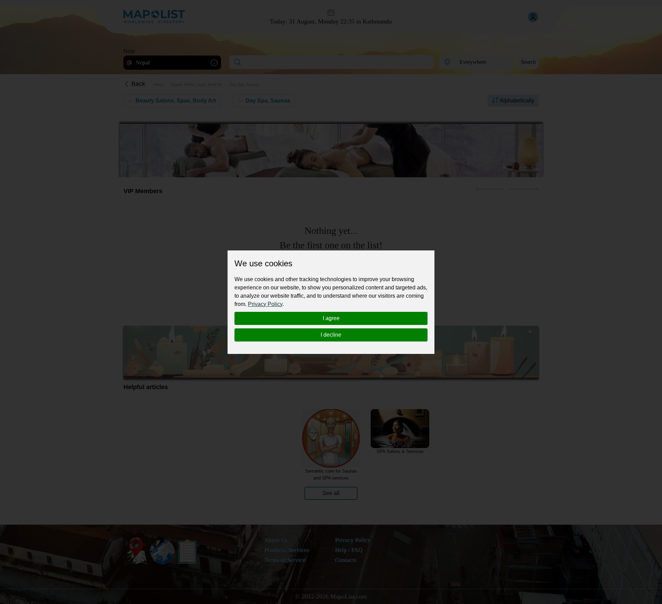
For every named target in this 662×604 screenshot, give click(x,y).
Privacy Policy (265, 304)
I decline (331, 335)
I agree (331, 318)
